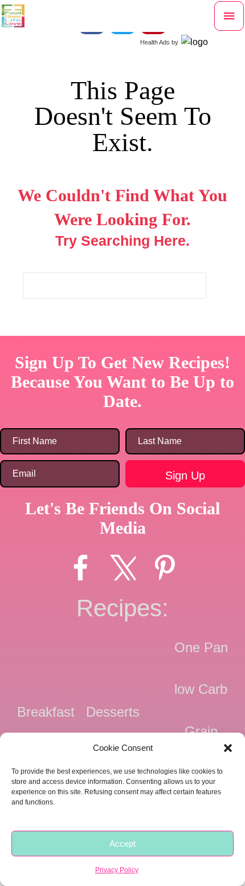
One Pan (201, 647)
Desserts (113, 712)
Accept (122, 843)
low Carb (200, 689)
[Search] (197, 285)
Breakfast (46, 712)
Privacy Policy (116, 870)
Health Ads (155, 42)
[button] (228, 748)
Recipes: (122, 608)
